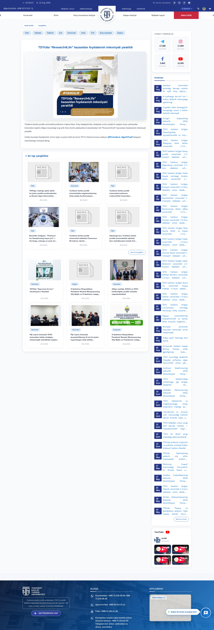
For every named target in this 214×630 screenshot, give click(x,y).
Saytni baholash (48, 613)
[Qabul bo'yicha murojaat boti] (206, 613)
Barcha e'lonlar (181, 519)
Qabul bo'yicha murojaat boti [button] (184, 612)
